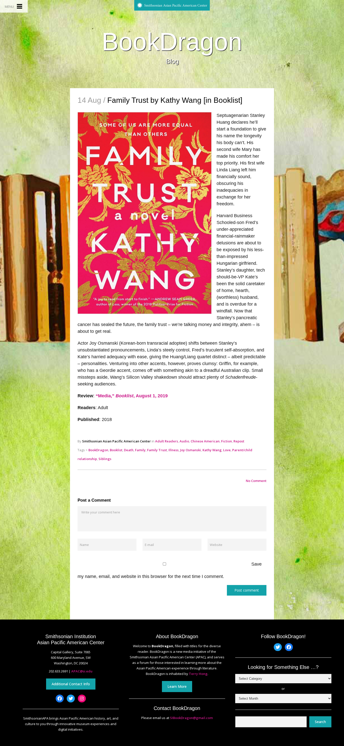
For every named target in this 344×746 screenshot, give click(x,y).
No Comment (256, 480)
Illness (173, 450)
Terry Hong (198, 673)
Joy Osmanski (190, 450)
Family (140, 450)
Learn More (177, 686)
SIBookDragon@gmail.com (191, 718)
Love (227, 450)
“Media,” (106, 395)
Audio (184, 441)
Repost (238, 441)
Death (128, 450)
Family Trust (157, 450)
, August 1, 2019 (150, 395)
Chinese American (205, 441)
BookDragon (172, 41)
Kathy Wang (212, 450)
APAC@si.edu (81, 671)
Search (320, 721)
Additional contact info (71, 684)
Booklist (116, 450)
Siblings (104, 459)
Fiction (226, 441)
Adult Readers (166, 441)
